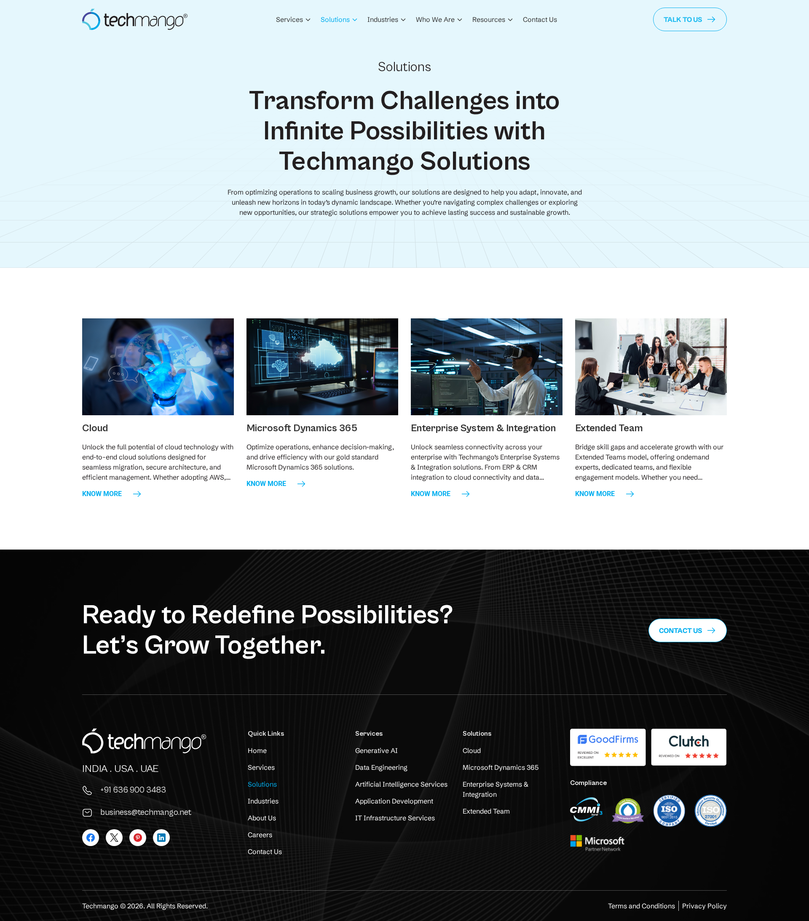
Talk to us (683, 19)
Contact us (680, 630)
